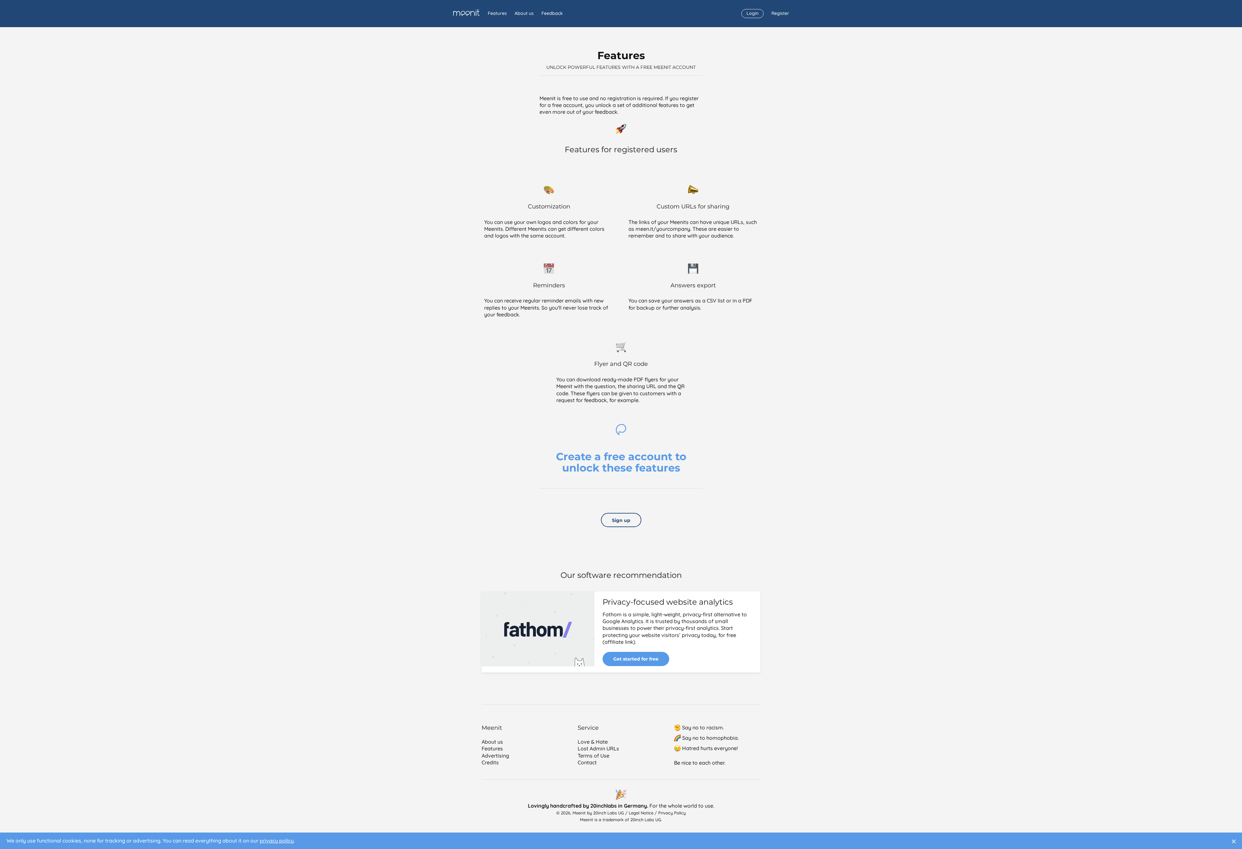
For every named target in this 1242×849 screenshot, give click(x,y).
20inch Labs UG (608, 812)
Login (752, 13)
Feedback (552, 13)
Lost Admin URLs (598, 748)
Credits (490, 762)
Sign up (621, 520)
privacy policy (277, 840)
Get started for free (636, 659)
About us (524, 13)
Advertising (495, 755)
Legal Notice (641, 812)
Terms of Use (593, 755)
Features (497, 13)
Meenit (466, 12)
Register (780, 13)
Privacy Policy (672, 812)
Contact (587, 762)
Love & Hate (593, 741)
